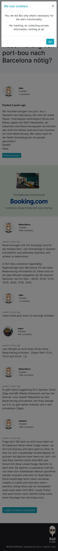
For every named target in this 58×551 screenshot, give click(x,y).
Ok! (50, 41)
